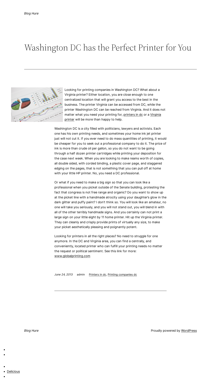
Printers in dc (97, 274)
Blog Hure (31, 13)
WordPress (189, 330)
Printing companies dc (122, 274)
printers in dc (133, 114)
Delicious (13, 371)
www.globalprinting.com (72, 256)
